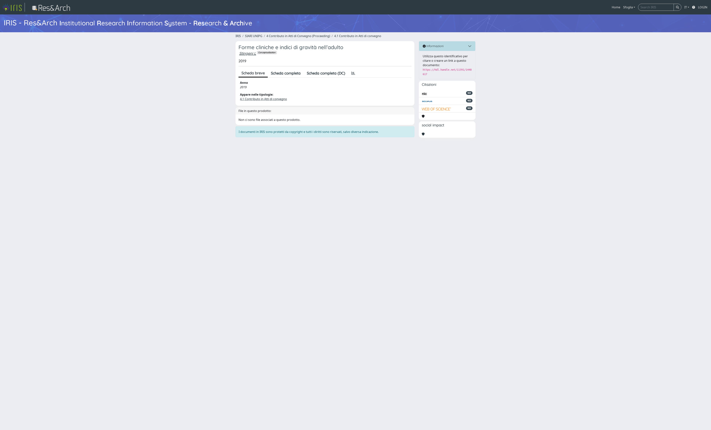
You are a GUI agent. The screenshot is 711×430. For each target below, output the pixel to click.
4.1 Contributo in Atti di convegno (357, 36)
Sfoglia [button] (628, 7)
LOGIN (702, 7)
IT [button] (685, 7)
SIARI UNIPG (253, 36)
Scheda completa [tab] (286, 73)
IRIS (238, 36)
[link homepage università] (52, 7)
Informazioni (434, 46)
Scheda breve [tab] (253, 73)
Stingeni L (247, 53)
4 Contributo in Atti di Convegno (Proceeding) (298, 36)
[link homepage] (13, 7)
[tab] (353, 73)
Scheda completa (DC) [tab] (326, 73)
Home (616, 7)
